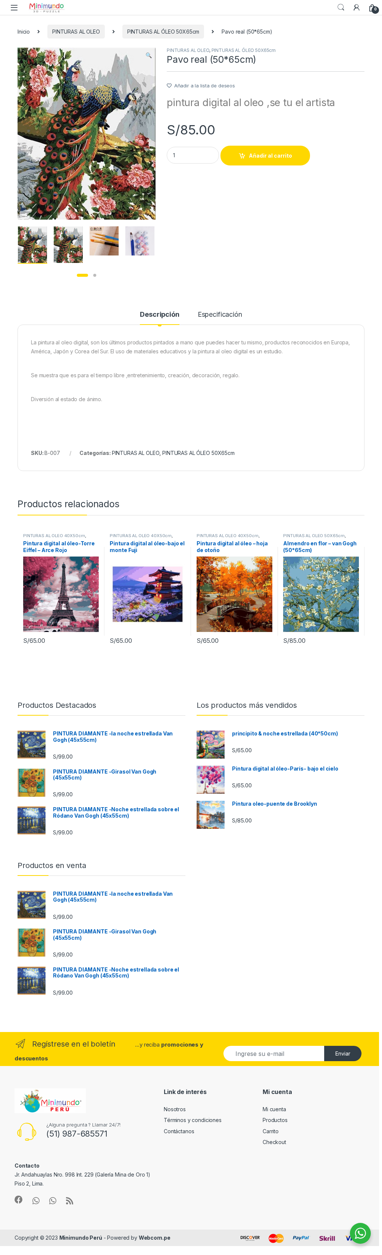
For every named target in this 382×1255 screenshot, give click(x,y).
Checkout (274, 1142)
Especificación (220, 314)
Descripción (159, 314)
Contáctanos (179, 1131)
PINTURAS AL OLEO (76, 31)
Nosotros (175, 1109)
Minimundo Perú (80, 1237)
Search (341, 7)
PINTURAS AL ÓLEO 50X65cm (163, 31)
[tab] (159, 318)
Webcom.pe (154, 1237)
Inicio (24, 31)
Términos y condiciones (193, 1120)
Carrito (271, 1131)
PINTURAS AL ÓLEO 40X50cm (54, 535)
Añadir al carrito (270, 155)
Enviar (342, 1053)
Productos (275, 1120)
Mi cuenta (274, 1109)
